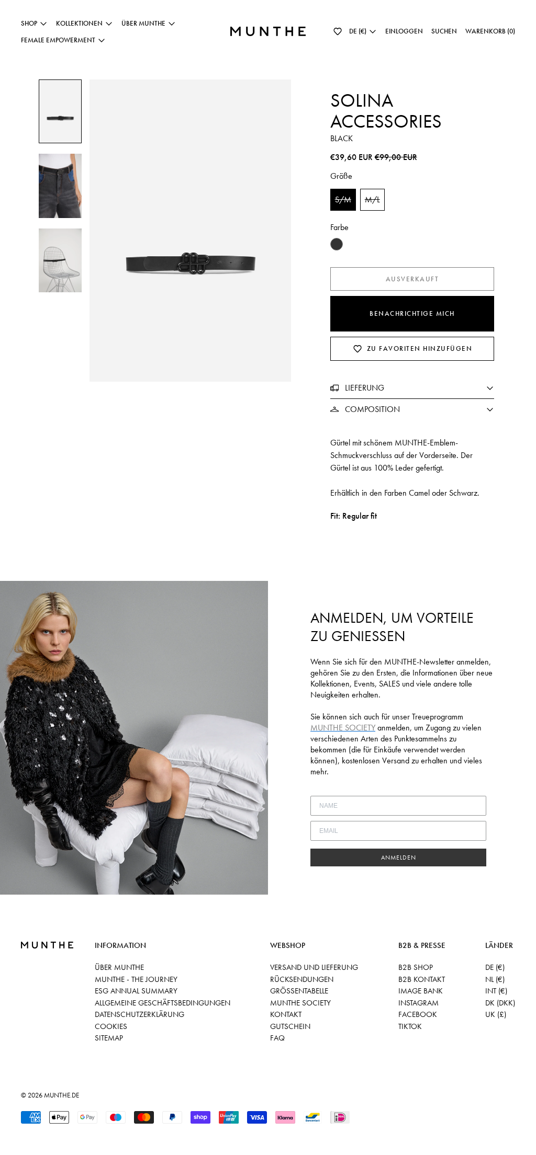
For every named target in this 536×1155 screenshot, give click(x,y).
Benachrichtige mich (412, 313)
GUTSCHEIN (290, 1026)
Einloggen (404, 31)
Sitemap (109, 1038)
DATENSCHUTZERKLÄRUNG (139, 1014)
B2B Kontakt (421, 979)
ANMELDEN (398, 857)
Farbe (339, 227)
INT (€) (496, 991)
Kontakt (286, 1014)
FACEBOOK (417, 1014)
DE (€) (495, 967)
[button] (337, 31)
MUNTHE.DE (61, 1095)
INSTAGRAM (418, 1003)
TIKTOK (410, 1026)
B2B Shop (415, 967)
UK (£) (495, 1014)
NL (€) (495, 979)
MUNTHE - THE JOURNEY (136, 979)
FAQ (277, 1038)
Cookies (111, 1026)
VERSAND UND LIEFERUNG (314, 967)
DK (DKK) (500, 1003)
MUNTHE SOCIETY (300, 1003)
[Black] (336, 244)
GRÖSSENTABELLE (299, 991)
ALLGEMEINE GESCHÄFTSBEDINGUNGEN (162, 1003)
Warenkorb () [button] (490, 31)
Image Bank (420, 991)
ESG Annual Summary (136, 991)
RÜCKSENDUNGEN (301, 979)
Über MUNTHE (119, 967)
